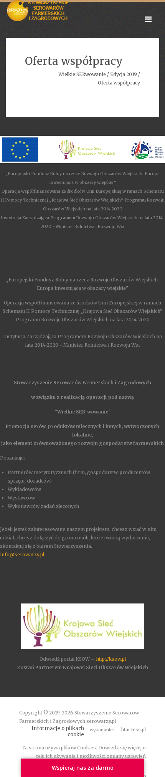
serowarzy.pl (101, 721)
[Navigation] (148, 19)
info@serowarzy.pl (22, 554)
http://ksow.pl (111, 659)
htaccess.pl (133, 729)
